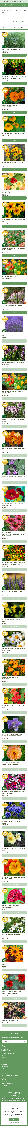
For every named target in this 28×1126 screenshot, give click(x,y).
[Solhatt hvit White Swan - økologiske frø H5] (14, 925)
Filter (4, 27)
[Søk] (21, 5)
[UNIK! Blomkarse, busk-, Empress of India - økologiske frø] (14, 982)
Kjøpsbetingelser (5, 1062)
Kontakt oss (4, 1073)
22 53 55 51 (13, 1093)
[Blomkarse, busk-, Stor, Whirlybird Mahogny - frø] (14, 494)
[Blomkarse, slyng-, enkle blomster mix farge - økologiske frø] (14, 67)
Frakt (2, 1068)
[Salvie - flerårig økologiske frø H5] (14, 467)
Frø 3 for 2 (10, 10)
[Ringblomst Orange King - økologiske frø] (14, 95)
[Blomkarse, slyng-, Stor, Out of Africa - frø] (14, 381)
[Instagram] (4, 1046)
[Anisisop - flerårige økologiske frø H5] (14, 581)
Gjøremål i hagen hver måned (9, 1083)
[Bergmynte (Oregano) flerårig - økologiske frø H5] (14, 353)
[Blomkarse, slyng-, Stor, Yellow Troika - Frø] (14, 152)
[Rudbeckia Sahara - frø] (14, 1010)
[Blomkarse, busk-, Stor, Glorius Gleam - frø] (14, 181)
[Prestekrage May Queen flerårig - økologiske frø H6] (14, 639)
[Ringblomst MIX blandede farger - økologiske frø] (14, 438)
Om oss (3, 1071)
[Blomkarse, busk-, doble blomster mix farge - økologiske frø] (14, 553)
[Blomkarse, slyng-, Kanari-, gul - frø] (14, 610)
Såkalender (4, 1085)
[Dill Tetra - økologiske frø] (14, 40)
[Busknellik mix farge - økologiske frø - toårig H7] (14, 782)
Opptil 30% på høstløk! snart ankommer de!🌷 (14, 1)
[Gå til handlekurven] (25, 5)
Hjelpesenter (4, 1055)
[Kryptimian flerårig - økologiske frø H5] (14, 410)
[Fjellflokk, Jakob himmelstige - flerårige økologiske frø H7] (14, 724)
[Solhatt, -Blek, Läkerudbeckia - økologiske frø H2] (14, 295)
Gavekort (4, 1057)
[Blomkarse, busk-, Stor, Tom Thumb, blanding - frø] (14, 867)
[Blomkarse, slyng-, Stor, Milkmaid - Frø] (14, 839)
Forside (3, 10)
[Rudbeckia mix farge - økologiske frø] (14, 953)
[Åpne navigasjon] (2, 4)
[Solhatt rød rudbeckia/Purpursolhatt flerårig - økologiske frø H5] (14, 523)
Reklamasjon (4, 1066)
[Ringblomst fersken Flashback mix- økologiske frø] (14, 238)
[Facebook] (2, 1046)
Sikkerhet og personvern (8, 1060)
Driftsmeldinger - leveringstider (9, 1075)
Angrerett (4, 1064)
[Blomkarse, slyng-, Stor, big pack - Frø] (14, 696)
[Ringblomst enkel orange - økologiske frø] (14, 667)
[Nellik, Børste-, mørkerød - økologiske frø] (14, 896)
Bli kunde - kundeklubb (7, 1053)
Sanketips (4, 1081)
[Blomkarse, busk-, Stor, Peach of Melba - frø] (14, 124)
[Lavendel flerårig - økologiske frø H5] (14, 324)
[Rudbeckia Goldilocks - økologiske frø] (14, 210)
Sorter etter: (14, 27)
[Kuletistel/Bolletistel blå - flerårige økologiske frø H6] (14, 810)
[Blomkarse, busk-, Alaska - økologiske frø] (14, 267)
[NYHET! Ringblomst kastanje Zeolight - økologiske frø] (14, 753)
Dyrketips (4, 1079)
